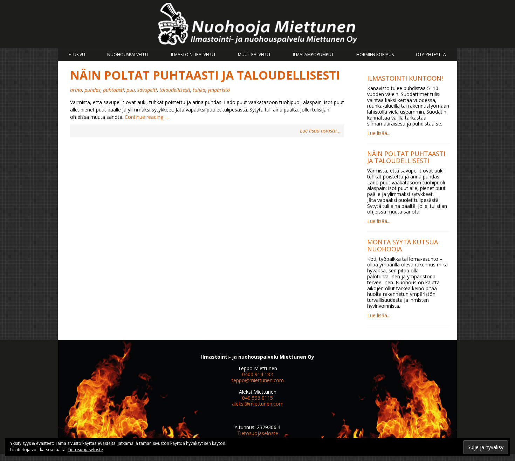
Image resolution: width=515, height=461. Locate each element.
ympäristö (219, 90)
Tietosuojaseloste (257, 433)
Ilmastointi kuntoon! (405, 78)
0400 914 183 (257, 374)
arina (76, 90)
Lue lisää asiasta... (320, 131)
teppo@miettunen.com (258, 380)
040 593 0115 (257, 397)
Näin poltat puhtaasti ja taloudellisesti (205, 75)
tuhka (199, 90)
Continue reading (147, 117)
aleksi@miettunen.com (257, 403)
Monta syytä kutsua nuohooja (402, 245)
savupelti (147, 90)
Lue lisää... (378, 133)
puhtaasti (113, 90)
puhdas (92, 90)
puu (130, 90)
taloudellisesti (174, 90)
